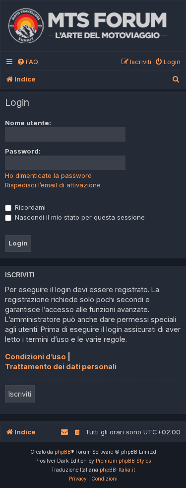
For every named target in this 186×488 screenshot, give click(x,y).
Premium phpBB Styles (123, 461)
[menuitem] (27, 62)
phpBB (63, 452)
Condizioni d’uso (35, 356)
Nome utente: (28, 123)
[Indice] (93, 26)
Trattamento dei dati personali (61, 366)
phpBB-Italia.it (117, 470)
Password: (23, 151)
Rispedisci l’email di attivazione (53, 185)
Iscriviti (19, 394)
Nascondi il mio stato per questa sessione (79, 217)
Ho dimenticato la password (48, 175)
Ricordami (29, 207)
